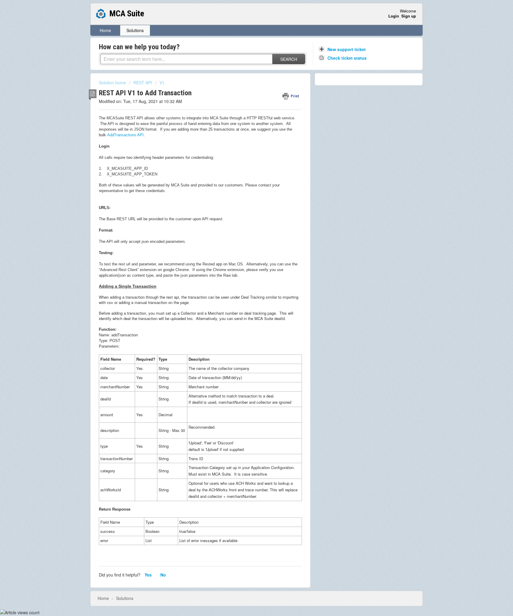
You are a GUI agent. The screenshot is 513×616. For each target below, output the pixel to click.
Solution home (113, 82)
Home (105, 30)
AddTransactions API (125, 135)
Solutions (135, 30)
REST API (142, 82)
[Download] (245, 235)
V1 (161, 82)
